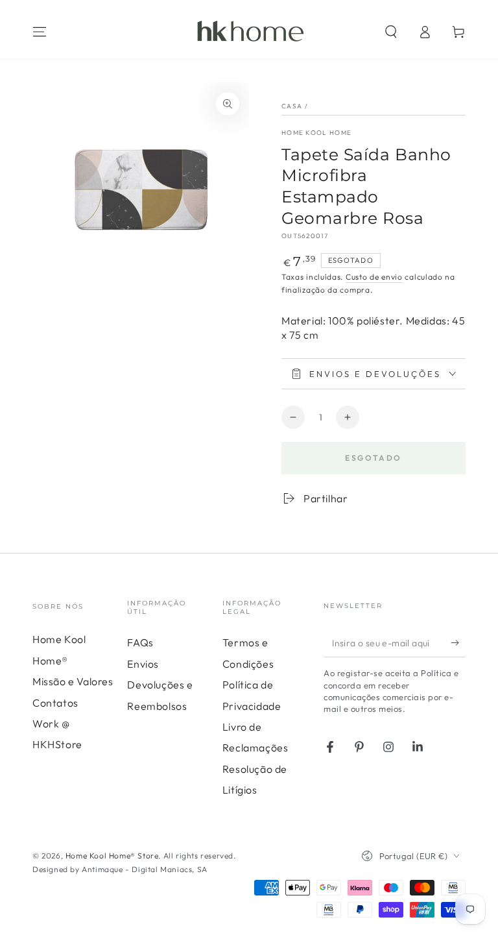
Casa (291, 106)
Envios (143, 663)
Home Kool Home (316, 132)
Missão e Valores (72, 681)
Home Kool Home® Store (112, 855)
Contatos (55, 702)
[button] (391, 32)
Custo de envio (374, 277)
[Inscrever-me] (458, 642)
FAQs (140, 642)
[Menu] (39, 32)
